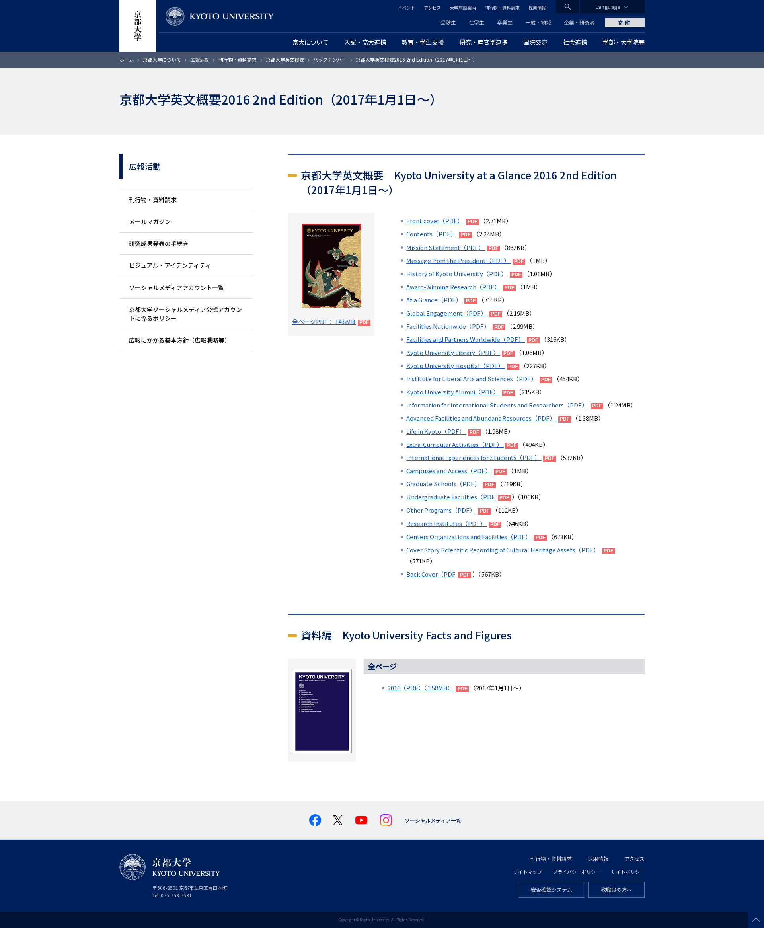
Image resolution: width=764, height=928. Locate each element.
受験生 (448, 22)
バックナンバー (330, 59)
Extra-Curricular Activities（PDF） (455, 444)
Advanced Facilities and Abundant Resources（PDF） (481, 418)
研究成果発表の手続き (159, 243)
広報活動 (199, 59)
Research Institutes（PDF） (446, 523)
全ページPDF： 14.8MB (324, 321)
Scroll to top (756, 920)
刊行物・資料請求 (502, 7)
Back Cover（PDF (431, 574)
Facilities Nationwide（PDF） (448, 326)
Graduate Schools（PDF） (443, 484)
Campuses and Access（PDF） (449, 470)
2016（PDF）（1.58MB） (421, 688)
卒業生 (505, 22)
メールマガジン (150, 221)
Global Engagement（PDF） (447, 313)
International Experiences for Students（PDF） (474, 457)
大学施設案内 (463, 7)
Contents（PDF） (432, 234)
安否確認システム (551, 889)
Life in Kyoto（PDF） (436, 431)
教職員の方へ (616, 889)
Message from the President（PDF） (458, 260)
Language (607, 6)
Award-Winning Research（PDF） (453, 287)
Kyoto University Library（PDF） (453, 352)
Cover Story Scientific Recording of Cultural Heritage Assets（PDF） (503, 550)
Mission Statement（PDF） (445, 247)
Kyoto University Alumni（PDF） (453, 392)
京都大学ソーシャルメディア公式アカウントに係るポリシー (185, 313)
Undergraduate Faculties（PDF (451, 497)
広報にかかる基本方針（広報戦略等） (179, 340)
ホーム (126, 59)
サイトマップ (527, 872)
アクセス (432, 7)
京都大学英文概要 (285, 59)
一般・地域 (538, 22)
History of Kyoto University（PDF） (457, 273)
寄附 (624, 22)
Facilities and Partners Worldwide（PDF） (465, 339)
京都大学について (162, 59)
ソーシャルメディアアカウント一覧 (176, 287)
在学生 (476, 22)
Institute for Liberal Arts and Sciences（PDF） (472, 378)
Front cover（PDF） (435, 220)
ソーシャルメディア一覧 (433, 820)
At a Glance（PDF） (434, 300)
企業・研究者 (579, 22)
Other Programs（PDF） (441, 510)
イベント (406, 7)
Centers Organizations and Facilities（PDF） (469, 536)
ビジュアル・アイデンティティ (170, 265)
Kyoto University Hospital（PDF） (455, 365)
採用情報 (537, 7)
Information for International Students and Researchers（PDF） (497, 405)
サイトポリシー (628, 872)
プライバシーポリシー (576, 872)
